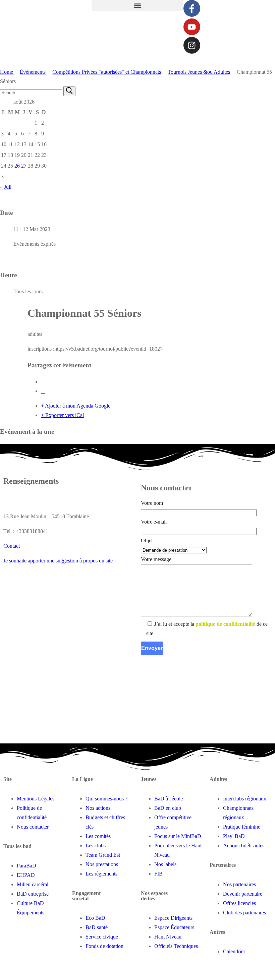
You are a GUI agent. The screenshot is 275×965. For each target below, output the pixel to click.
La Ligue (82, 779)
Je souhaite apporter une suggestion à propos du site (58, 560)
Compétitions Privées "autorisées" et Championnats (106, 72)
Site (7, 779)
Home (7, 72)
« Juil (5, 187)
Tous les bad (17, 846)
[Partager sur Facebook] (43, 381)
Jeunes (148, 779)
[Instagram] (191, 45)
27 (23, 166)
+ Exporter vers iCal (62, 415)
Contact (11, 546)
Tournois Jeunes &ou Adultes (199, 72)
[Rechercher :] (31, 92)
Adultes (218, 779)
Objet (147, 540)
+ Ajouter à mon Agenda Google (75, 406)
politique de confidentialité (225, 624)
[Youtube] (191, 26)
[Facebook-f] (191, 8)
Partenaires (223, 865)
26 (17, 166)
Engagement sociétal (86, 895)
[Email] (43, 391)
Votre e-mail (154, 522)
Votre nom (152, 503)
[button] (137, 5)
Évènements (33, 72)
